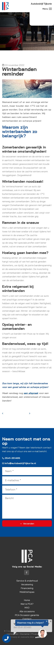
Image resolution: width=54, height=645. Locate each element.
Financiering (27, 588)
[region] (24, 629)
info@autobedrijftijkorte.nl (20, 463)
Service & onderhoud (27, 580)
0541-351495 (12, 458)
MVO (27, 607)
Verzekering (27, 584)
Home (27, 600)
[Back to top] (49, 640)
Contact (27, 618)
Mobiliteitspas (27, 591)
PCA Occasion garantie (27, 615)
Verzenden (28, 523)
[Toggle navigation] (50, 8)
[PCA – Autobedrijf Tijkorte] (5, 6)
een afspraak (31, 393)
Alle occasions (27, 611)
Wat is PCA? (27, 603)
